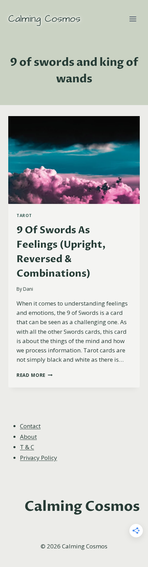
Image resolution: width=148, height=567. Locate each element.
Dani (28, 289)
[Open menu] (133, 19)
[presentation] (74, 160)
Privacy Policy (38, 458)
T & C (27, 447)
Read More (35, 375)
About (28, 437)
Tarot (24, 215)
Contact (30, 426)
